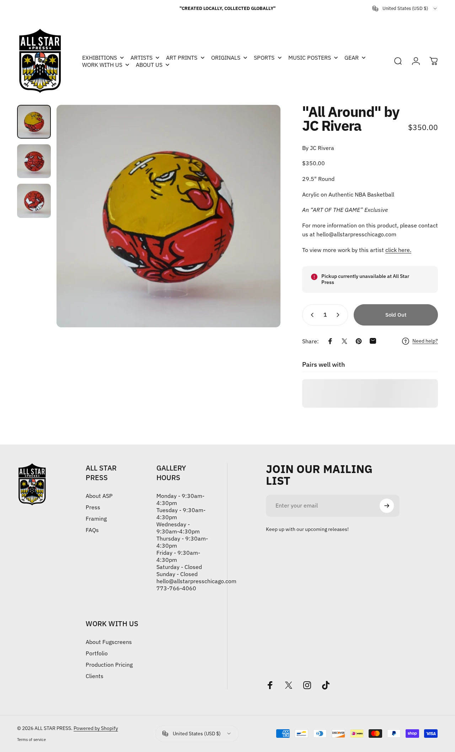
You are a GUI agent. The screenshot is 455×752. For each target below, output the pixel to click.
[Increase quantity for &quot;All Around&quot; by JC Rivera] (339, 315)
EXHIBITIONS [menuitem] (99, 57)
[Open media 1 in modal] (168, 216)
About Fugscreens (109, 641)
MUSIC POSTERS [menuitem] (309, 57)
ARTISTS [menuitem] (141, 57)
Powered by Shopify (96, 728)
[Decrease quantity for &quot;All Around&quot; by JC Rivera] (311, 315)
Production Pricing (109, 664)
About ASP (99, 495)
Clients (94, 676)
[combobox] (405, 8)
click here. (398, 249)
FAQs (92, 529)
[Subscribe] (387, 506)
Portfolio (97, 653)
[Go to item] (34, 122)
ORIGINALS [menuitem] (225, 57)
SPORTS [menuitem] (264, 57)
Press (93, 507)
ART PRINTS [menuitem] (181, 57)
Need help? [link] (425, 341)
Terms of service (31, 739)
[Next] (262, 216)
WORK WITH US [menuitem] (102, 64)
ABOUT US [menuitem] (149, 64)
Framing (96, 518)
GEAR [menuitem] (351, 57)
